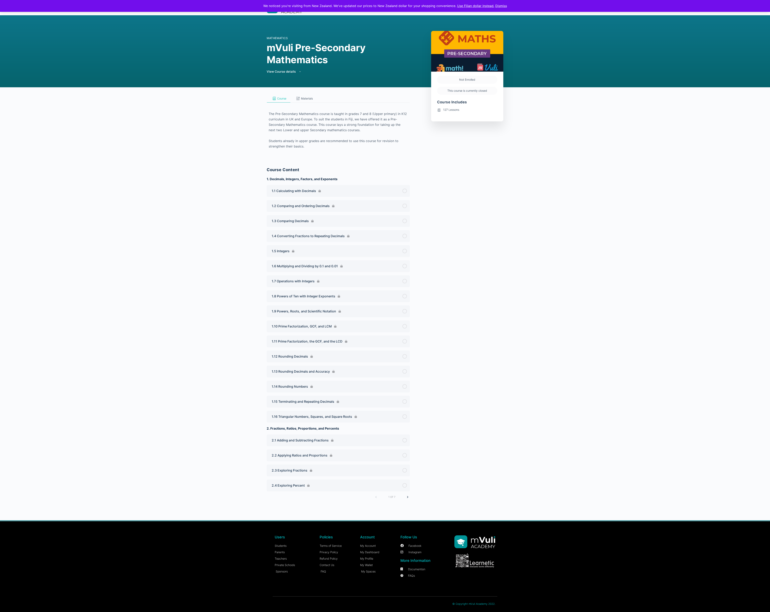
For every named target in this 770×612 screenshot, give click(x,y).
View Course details (282, 71)
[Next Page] (408, 497)
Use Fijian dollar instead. (475, 6)
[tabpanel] (338, 130)
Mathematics (277, 38)
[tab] (279, 98)
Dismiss (501, 6)
